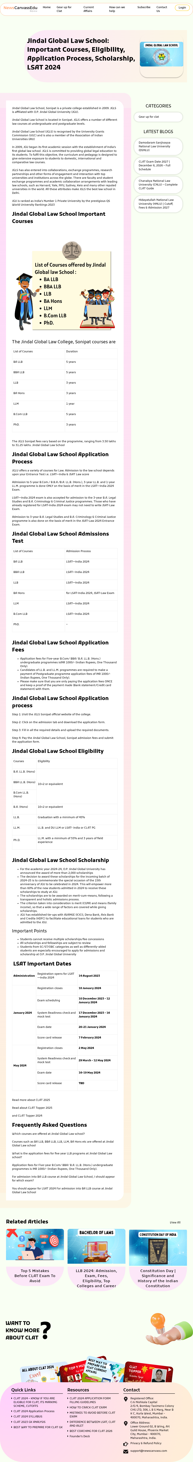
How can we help (117, 9)
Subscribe (144, 7)
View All (175, 1222)
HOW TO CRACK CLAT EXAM (88, 1407)
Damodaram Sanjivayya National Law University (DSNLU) (154, 146)
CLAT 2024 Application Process (34, 1411)
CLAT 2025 (43, 1100)
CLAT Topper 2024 (30, 1116)
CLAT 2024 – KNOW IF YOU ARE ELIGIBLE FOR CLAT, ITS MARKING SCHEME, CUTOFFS (35, 1402)
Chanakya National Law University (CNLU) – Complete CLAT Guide (158, 184)
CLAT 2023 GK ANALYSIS (30, 1422)
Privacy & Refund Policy (145, 1443)
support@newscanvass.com (148, 1451)
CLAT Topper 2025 (40, 1108)
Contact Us (162, 9)
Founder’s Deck (80, 1436)
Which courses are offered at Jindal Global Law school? (48, 1134)
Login (182, 8)
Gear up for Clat (64, 9)
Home (47, 7)
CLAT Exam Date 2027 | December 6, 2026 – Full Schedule (154, 165)
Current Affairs (89, 9)
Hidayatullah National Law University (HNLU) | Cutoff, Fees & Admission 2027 (156, 203)
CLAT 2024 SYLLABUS (28, 1416)
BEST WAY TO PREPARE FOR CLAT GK (38, 1427)
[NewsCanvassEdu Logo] (22, 9)
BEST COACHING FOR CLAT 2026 (91, 1431)
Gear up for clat (149, 117)
